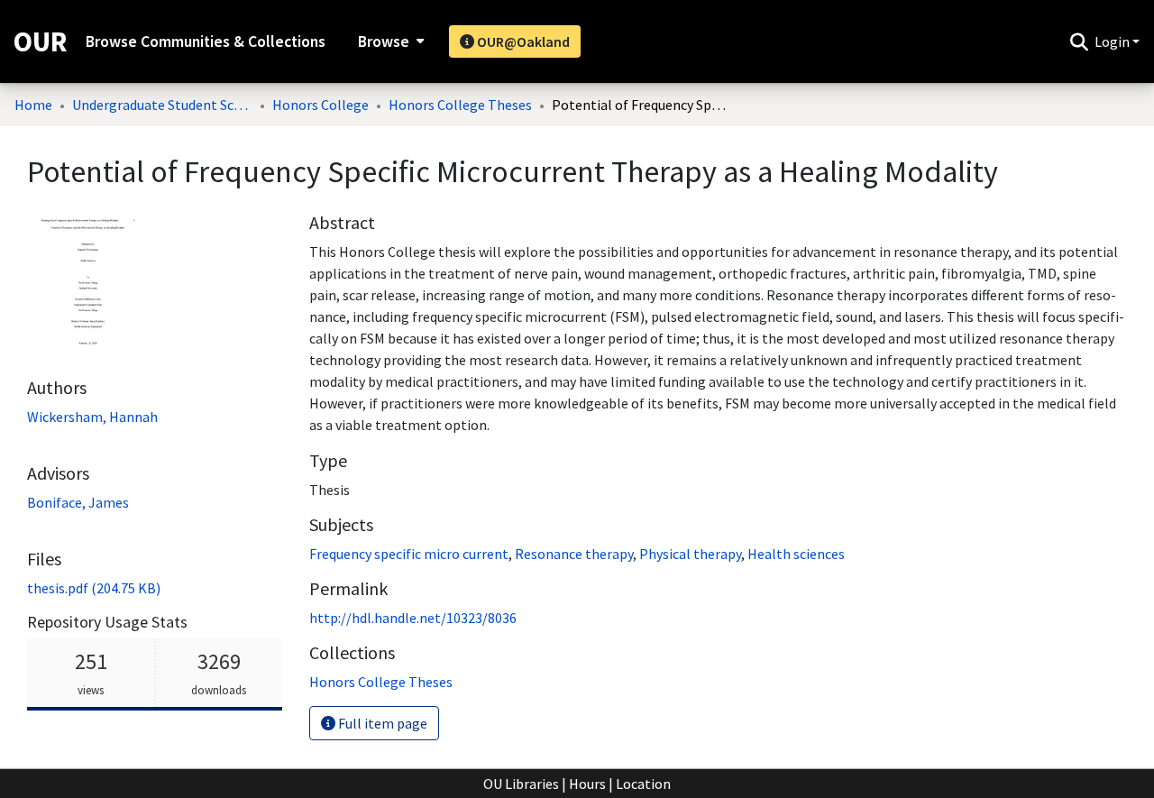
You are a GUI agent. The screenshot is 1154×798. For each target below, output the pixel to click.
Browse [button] (383, 41)
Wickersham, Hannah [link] (92, 417)
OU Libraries (521, 784)
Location (643, 784)
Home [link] (33, 105)
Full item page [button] (381, 723)
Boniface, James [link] (78, 502)
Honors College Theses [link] (460, 105)
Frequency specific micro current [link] (408, 554)
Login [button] (1113, 41)
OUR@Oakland (522, 41)
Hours (587, 784)
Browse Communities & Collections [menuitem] (205, 41)
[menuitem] (389, 41)
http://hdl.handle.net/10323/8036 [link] (413, 618)
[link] (93, 588)
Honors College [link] (320, 105)
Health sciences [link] (796, 554)
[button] (1078, 41)
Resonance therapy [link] (574, 554)
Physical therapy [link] (690, 554)
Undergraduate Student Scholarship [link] (162, 105)
